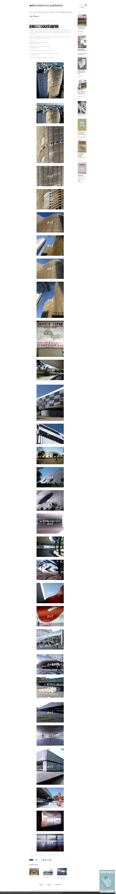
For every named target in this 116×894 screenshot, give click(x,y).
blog (40, 12)
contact (57, 12)
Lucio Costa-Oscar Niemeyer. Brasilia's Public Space (34, 877)
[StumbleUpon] (45, 860)
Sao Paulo (34, 16)
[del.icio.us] (50, 860)
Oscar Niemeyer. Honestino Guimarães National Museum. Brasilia (61, 877)
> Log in (82, 7)
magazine (40, 890)
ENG (69, 12)
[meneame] (48, 860)
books (44, 890)
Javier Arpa (39, 57)
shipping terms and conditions (68, 890)
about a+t (35, 12)
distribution (51, 890)
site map (85, 890)
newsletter (51, 12)
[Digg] (43, 860)
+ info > (61, 892)
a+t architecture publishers (47, 5)
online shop (45, 12)
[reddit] (47, 860)
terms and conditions (79, 890)
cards (47, 890)
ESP (71, 12)
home (30, 12)
